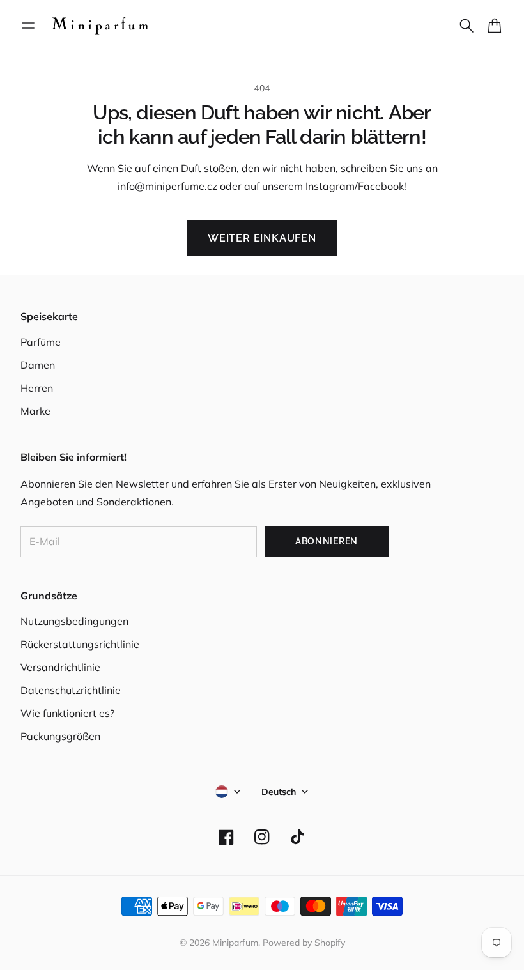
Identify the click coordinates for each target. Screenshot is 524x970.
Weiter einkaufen (262, 238)
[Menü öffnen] (28, 25)
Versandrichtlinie (60, 667)
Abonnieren (326, 541)
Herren (36, 387)
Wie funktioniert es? (67, 713)
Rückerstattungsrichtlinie (79, 644)
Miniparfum (235, 942)
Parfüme (40, 341)
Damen (37, 364)
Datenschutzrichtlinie (70, 690)
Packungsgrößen (60, 736)
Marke (35, 410)
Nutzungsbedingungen (74, 621)
